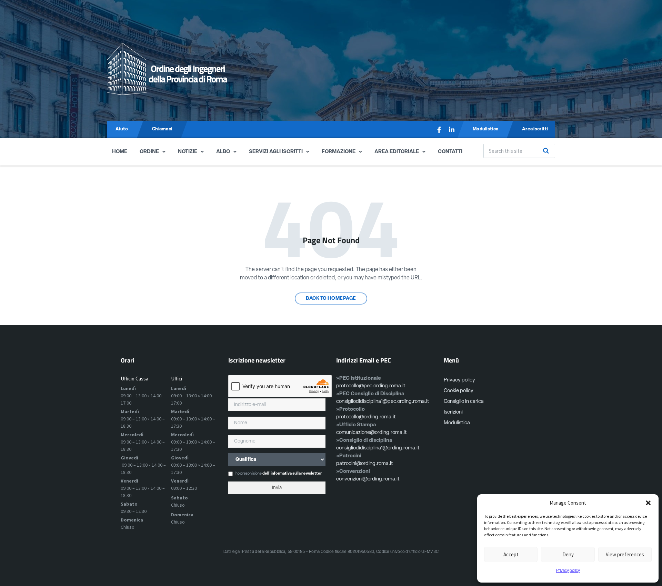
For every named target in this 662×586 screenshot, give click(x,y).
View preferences (625, 554)
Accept (511, 554)
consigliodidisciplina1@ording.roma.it (378, 448)
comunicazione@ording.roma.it (371, 432)
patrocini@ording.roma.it (364, 463)
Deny (568, 554)
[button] (648, 502)
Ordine (149, 152)
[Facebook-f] (439, 129)
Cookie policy (458, 391)
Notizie (187, 152)
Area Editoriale (396, 152)
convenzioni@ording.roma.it (368, 479)
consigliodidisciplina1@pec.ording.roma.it (382, 401)
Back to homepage (331, 298)
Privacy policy (568, 571)
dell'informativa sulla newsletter (292, 474)
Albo (223, 152)
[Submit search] (546, 151)
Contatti (450, 152)
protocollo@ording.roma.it (366, 417)
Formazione (338, 152)
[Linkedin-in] (451, 129)
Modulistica (457, 423)
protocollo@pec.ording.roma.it (370, 386)
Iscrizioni (453, 412)
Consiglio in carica (464, 401)
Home (119, 152)
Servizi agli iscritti (276, 152)
